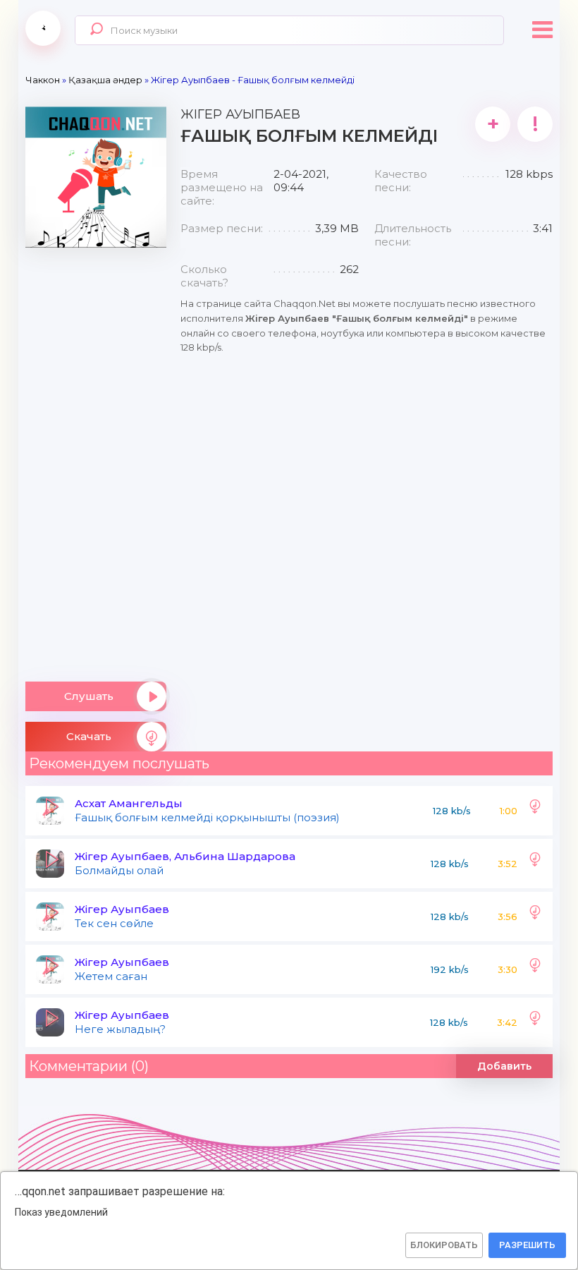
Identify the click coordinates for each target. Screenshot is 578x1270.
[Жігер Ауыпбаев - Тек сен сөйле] (535, 916)
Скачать (88, 736)
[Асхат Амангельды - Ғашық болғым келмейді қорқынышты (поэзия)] (535, 811)
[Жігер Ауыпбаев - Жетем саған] (535, 969)
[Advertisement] (95, 459)
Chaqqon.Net (43, 28)
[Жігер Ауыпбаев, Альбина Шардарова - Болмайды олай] (535, 863)
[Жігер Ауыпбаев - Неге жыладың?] (535, 1022)
